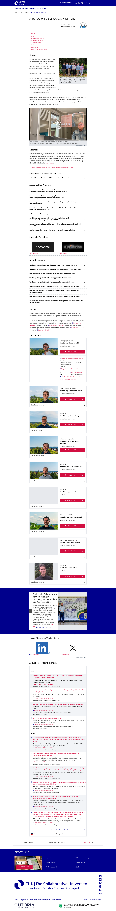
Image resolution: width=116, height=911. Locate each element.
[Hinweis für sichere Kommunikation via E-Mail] (83, 351)
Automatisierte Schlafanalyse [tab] (39, 214)
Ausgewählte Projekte (37, 38)
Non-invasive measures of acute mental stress (47, 718)
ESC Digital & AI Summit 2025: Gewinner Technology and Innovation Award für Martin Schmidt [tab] (56, 301)
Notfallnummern (80, 862)
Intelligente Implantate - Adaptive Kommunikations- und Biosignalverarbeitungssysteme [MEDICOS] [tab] (49, 219)
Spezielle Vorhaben (37, 40)
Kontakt (16, 900)
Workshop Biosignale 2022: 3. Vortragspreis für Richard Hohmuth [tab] (51, 282)
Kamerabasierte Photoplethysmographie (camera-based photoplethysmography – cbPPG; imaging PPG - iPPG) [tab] (48, 196)
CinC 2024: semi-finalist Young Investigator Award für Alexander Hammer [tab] (54, 296)
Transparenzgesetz (44, 900)
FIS (55, 834)
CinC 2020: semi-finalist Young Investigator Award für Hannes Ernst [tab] (52, 273)
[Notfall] (76, 3)
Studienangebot (51, 862)
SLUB (77, 867)
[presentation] (30, 611)
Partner (33, 45)
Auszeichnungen (36, 42)
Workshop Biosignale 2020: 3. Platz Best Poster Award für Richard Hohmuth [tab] (55, 269)
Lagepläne (49, 858)
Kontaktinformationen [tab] (37, 405)
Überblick (34, 34)
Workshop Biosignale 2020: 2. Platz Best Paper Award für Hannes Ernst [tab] (53, 265)
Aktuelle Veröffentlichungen (39, 49)
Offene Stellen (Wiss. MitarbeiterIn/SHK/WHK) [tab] (45, 174)
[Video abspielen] (58, 124)
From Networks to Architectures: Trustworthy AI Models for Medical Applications (58, 704)
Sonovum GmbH (43, 330)
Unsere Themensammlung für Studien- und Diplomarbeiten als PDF (52, 167)
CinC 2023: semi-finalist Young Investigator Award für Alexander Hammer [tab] (54, 286)
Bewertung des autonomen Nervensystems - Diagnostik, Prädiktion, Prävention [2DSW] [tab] (52, 202)
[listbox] (58, 248)
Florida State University (56, 325)
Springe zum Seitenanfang (91, 899)
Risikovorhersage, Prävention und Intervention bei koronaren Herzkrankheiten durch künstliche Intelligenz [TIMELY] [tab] (50, 190)
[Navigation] (100, 3)
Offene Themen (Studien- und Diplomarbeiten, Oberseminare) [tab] (50, 178)
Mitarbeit (34, 36)
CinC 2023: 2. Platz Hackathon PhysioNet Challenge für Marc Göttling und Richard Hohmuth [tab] (54, 291)
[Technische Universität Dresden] (19, 2)
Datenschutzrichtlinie (80, 145)
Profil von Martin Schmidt (68, 379)
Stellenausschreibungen (82, 858)
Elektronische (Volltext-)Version (43, 684)
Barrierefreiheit (56, 900)
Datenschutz (33, 900)
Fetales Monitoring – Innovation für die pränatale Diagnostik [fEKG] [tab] (52, 230)
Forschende (34, 47)
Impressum (24, 900)
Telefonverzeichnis (51, 867)
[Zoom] (73, 25)
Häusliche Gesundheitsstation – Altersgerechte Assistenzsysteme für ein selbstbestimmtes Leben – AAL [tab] (54, 208)
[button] (37, 628)
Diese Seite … (87, 842)
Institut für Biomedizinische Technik (30, 9)
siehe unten (49, 163)
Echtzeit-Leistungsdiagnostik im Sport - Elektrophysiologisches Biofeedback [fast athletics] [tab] (55, 225)
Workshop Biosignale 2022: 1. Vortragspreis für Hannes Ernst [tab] (50, 278)
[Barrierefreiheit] (79, 3)
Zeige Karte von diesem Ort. (69, 369)
